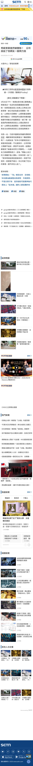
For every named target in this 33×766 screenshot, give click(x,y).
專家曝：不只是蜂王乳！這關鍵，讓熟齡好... (18, 226)
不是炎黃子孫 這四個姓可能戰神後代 (17, 181)
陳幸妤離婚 (24, 6)
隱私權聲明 (4, 761)
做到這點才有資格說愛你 (11, 219)
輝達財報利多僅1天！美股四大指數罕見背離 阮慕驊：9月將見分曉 (16, 679)
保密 (2, 137)
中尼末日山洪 (14, 6)
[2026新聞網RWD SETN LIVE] (2, 2)
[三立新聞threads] (29, 751)
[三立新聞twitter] (23, 751)
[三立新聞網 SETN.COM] (2, 6)
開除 (23, 89)
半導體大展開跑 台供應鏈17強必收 (16, 659)
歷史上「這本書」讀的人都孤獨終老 (16, 184)
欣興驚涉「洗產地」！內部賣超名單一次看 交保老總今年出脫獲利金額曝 (5, 659)
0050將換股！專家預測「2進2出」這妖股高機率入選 (26, 659)
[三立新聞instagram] (13, 751)
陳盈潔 (7, 498)
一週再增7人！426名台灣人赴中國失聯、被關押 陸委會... (16, 480)
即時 (6, 6)
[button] (25, 1)
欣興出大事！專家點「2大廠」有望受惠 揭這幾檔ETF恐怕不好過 (5, 698)
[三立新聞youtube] (2, 751)
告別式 (16, 498)
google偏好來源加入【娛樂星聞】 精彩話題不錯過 (17, 213)
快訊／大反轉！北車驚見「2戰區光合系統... (17, 216)
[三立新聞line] (18, 751)
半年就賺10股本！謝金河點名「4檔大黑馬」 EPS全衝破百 (16, 698)
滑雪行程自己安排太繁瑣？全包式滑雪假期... (18, 223)
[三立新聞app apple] (7, 757)
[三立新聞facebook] (8, 751)
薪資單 (17, 89)
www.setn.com (18, 761)
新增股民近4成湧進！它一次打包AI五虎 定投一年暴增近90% (5, 679)
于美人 (25, 498)
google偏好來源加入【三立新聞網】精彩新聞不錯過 (17, 210)
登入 (31, 2)
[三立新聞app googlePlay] (21, 757)
